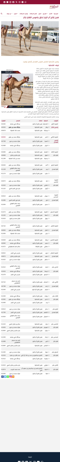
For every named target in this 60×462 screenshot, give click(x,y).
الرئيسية (56, 14)
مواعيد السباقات (24, 14)
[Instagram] (10, 376)
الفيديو (45, 14)
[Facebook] (2, 376)
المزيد (15, 14)
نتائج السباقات (33, 14)
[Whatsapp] (8, 376)
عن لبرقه (9, 14)
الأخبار (50, 14)
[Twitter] (5, 376)
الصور (40, 14)
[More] (13, 376)
